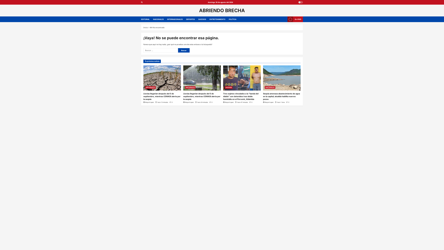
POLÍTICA (232, 19)
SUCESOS (202, 19)
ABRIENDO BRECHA (222, 10)
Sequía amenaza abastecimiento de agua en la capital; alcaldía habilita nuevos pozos (281, 96)
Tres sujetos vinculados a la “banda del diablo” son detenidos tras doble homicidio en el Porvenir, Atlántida (241, 96)
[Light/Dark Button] (300, 2)
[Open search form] (142, 2)
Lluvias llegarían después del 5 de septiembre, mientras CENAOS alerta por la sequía (161, 96)
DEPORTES (190, 19)
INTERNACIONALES (175, 19)
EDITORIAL (145, 19)
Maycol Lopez (149, 102)
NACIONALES (158, 19)
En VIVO (298, 19)
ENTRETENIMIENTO (217, 19)
